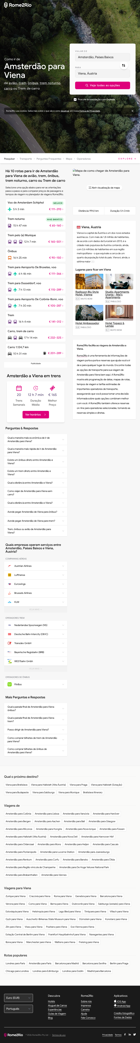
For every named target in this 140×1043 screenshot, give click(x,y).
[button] (102, 85)
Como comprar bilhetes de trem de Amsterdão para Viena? (32, 739)
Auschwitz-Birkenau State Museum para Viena (50, 919)
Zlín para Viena (13, 926)
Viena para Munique (68, 792)
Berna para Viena (59, 903)
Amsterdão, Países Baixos (95, 57)
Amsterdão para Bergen (18, 821)
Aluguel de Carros (57, 1005)
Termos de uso (59, 1035)
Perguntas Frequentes (49, 158)
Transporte (26, 158)
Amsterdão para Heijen (77, 844)
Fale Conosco (88, 1017)
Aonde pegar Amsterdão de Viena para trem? (31, 520)
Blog (50, 1017)
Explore (125, 158)
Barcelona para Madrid (67, 963)
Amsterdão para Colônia (18, 813)
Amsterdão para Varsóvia (76, 813)
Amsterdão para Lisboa (47, 813)
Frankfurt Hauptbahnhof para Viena (67, 934)
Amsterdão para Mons (49, 844)
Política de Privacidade (89, 111)
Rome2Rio (82, 355)
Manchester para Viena (38, 942)
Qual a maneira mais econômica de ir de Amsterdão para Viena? (29, 439)
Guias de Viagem (57, 1013)
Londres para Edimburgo (46, 971)
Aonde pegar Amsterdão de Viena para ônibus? (32, 511)
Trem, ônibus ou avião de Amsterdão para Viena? (29, 531)
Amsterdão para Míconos (19, 828)
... (93, 262)
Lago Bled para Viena (70, 911)
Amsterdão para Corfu (47, 859)
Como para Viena (38, 903)
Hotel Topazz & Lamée (114, 325)
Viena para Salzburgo (43, 792)
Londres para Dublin (72, 971)
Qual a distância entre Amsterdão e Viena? (30, 482)
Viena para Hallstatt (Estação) (106, 784)
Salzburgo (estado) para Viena (114, 903)
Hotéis (51, 1001)
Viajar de (81, 51)
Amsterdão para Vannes (54, 874)
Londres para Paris (15, 963)
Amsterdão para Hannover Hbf (97, 836)
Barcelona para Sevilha (94, 963)
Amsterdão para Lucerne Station (57, 851)
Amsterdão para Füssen (112, 828)
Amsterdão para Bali (74, 821)
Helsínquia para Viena (43, 911)
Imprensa (86, 1005)
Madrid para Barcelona (99, 971)
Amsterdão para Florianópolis (21, 851)
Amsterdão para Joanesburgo (94, 851)
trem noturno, (50, 83)
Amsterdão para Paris (40, 963)
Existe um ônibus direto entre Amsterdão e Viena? (30, 461)
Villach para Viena (119, 911)
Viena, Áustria (87, 73)
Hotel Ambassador (87, 323)
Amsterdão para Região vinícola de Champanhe (30, 867)
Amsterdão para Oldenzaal (20, 844)
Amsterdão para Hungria (49, 828)
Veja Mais (38, 610)
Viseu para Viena (33, 926)
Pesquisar (9, 158)
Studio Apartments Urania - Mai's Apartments (117, 294)
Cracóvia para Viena (39, 896)
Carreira (85, 1009)
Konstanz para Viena (116, 919)
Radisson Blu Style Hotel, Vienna (87, 293)
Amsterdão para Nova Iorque (81, 828)
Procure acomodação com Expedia (96, 99)
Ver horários (33, 414)
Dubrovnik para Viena (83, 903)
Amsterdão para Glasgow (102, 821)
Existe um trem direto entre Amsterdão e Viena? (29, 472)
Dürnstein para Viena (90, 919)
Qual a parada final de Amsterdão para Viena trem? (31, 719)
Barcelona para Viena (111, 896)
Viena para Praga (78, 784)
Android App (123, 1005)
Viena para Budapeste (17, 792)
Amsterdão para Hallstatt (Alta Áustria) (26, 836)
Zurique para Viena (15, 896)
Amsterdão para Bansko (75, 859)
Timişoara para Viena (95, 911)
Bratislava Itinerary (92, 792)
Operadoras (84, 158)
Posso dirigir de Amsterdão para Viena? (28, 729)
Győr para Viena (14, 919)
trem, (23, 83)
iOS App (121, 1001)
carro (8, 88)
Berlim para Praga (119, 963)
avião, (13, 83)
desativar (65, 111)
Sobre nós (86, 1001)
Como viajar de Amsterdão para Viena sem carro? (30, 493)
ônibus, (33, 83)
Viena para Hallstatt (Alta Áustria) (48, 784)
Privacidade (107, 1034)
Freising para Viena (89, 942)
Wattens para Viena (65, 942)
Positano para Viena (56, 926)
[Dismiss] (132, 111)
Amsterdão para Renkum (19, 859)
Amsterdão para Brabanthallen (22, 874)
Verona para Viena (15, 903)
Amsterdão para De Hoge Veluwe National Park (84, 867)
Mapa (69, 158)
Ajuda (84, 1013)
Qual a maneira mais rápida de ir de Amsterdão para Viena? (32, 450)
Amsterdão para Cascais (105, 844)
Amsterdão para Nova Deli (64, 836)
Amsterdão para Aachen (47, 821)
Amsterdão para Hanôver (106, 813)
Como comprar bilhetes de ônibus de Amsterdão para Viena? (27, 750)
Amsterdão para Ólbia (103, 859)
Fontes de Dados (123, 1017)
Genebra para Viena (85, 896)
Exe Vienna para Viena (82, 926)
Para (78, 67)
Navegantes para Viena (101, 934)
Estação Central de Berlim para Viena (25, 934)
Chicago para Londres (17, 971)
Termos (118, 1034)
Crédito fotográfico (124, 1013)
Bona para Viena (14, 942)
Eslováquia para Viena (17, 911)
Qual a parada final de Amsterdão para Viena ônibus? (31, 708)
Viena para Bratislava (16, 784)
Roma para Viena (63, 896)
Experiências (55, 1009)
